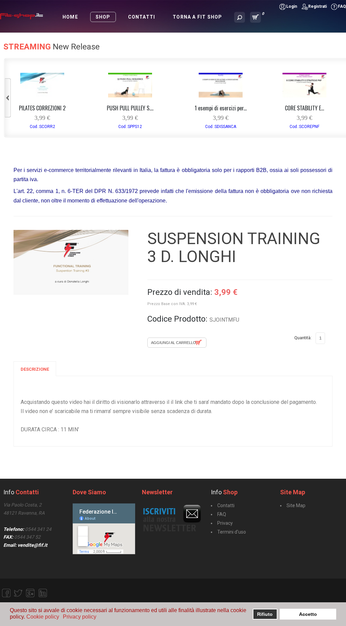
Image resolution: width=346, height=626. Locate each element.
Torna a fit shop (197, 17)
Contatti (141, 17)
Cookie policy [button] (42, 617)
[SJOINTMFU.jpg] (71, 262)
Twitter (18, 593)
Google (30, 593)
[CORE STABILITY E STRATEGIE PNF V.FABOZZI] (304, 95)
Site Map (296, 505)
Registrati (317, 6)
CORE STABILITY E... (304, 108)
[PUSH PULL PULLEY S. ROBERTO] (130, 95)
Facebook (6, 593)
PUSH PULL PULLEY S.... (130, 108)
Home (70, 17)
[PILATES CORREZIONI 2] (42, 95)
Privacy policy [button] (79, 617)
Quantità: (303, 337)
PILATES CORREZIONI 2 (42, 108)
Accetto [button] (308, 614)
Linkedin (42, 593)
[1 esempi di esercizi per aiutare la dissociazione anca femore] (221, 95)
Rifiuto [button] (265, 614)
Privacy (225, 523)
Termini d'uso (231, 532)
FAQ (342, 6)
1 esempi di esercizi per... (221, 108)
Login (291, 6)
